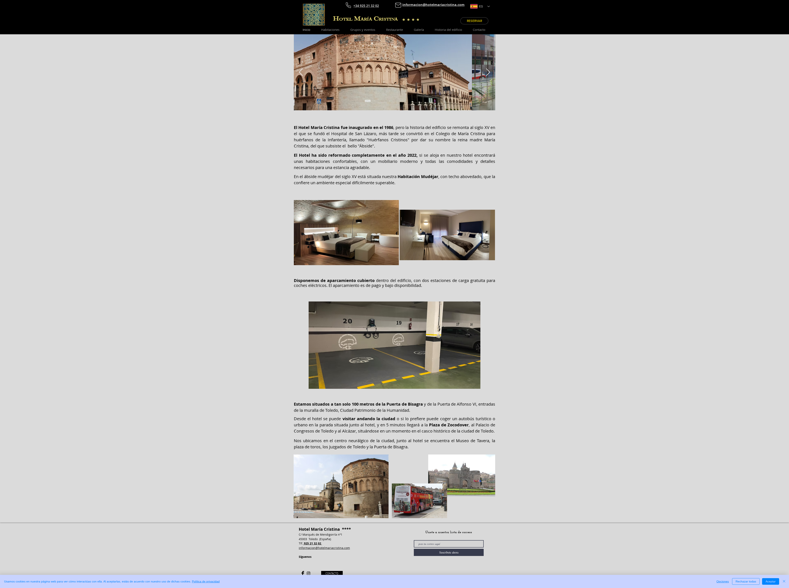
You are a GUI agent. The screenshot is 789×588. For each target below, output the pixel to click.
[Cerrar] (784, 581)
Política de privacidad (206, 581)
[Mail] (398, 5)
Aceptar (771, 581)
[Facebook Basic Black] (302, 573)
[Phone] (348, 5)
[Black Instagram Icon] (308, 573)
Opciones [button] (722, 581)
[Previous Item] (301, 72)
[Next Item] (488, 72)
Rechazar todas (746, 581)
